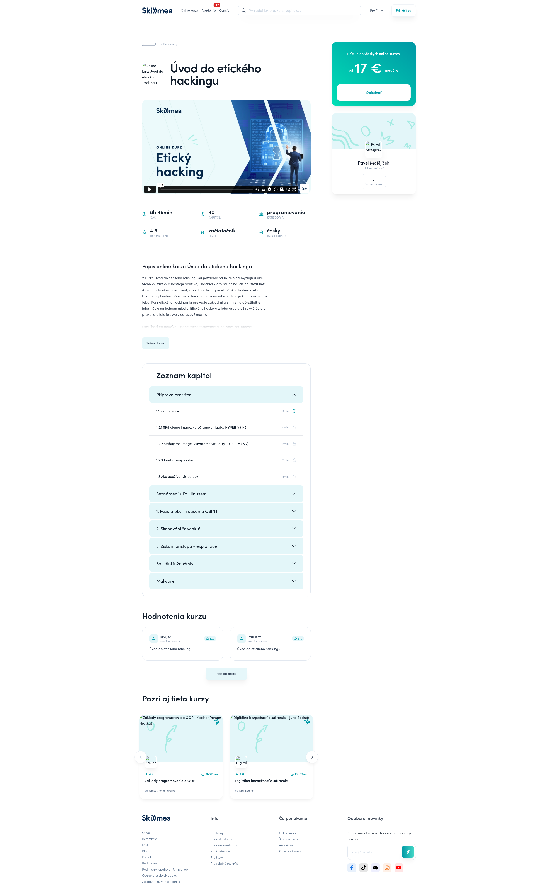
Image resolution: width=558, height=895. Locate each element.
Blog (145, 851)
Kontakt (147, 857)
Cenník (224, 10)
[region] (226, 756)
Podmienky (150, 863)
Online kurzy (189, 10)
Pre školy (217, 857)
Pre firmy (376, 10)
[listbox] (226, 756)
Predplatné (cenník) (224, 863)
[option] (181, 756)
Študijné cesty (288, 839)
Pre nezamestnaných (225, 845)
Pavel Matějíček (374, 163)
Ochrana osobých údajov (159, 875)
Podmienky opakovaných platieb (165, 869)
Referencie (149, 839)
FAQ (145, 845)
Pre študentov (220, 851)
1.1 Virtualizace (167, 411)
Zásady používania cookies (161, 881)
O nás (146, 832)
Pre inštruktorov (221, 839)
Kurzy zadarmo (290, 851)
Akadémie (286, 845)
